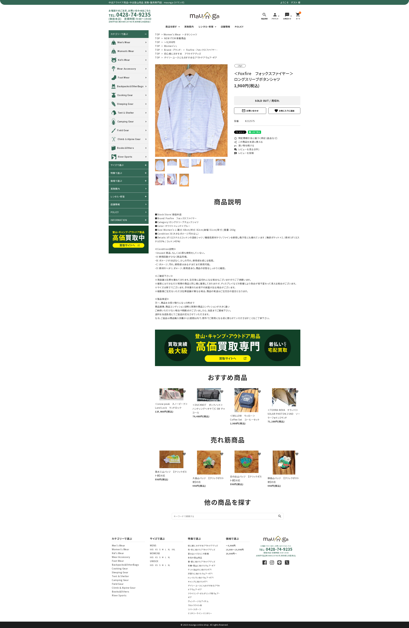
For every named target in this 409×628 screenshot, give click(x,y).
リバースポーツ (194, 609)
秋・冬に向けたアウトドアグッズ (201, 549)
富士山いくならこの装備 (198, 553)
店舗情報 (225, 26)
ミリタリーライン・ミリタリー (200, 613)
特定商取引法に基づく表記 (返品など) (255, 138)
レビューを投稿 (244, 153)
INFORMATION (119, 220)
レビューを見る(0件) (246, 149)
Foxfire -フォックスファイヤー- (202, 49)
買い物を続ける (244, 145)
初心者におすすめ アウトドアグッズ (182, 53)
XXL (173, 549)
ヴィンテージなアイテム (198, 601)
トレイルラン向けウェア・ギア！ (201, 577)
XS (156, 549)
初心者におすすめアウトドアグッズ (203, 545)
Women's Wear (172, 34)
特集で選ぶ (116, 173)
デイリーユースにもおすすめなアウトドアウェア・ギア (190, 57)
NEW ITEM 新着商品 (175, 38)
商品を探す (171, 26)
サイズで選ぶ (117, 165)
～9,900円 (231, 545)
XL (169, 549)
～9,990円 (169, 42)
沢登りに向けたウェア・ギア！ (200, 573)
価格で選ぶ (116, 180)
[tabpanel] (191, 110)
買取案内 (189, 26)
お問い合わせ (250, 111)
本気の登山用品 (195, 557)
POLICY (239, 26)
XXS (152, 549)
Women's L (170, 46)
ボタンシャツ (190, 34)
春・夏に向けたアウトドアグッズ (201, 561)
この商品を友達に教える (248, 141)
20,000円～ (231, 553)
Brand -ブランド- (173, 49)
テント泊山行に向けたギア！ (200, 569)
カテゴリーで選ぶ (119, 34)
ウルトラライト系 (195, 605)
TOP (157, 34)
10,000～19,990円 (235, 549)
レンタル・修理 (206, 26)
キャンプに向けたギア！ (198, 581)
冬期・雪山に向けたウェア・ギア (201, 565)
